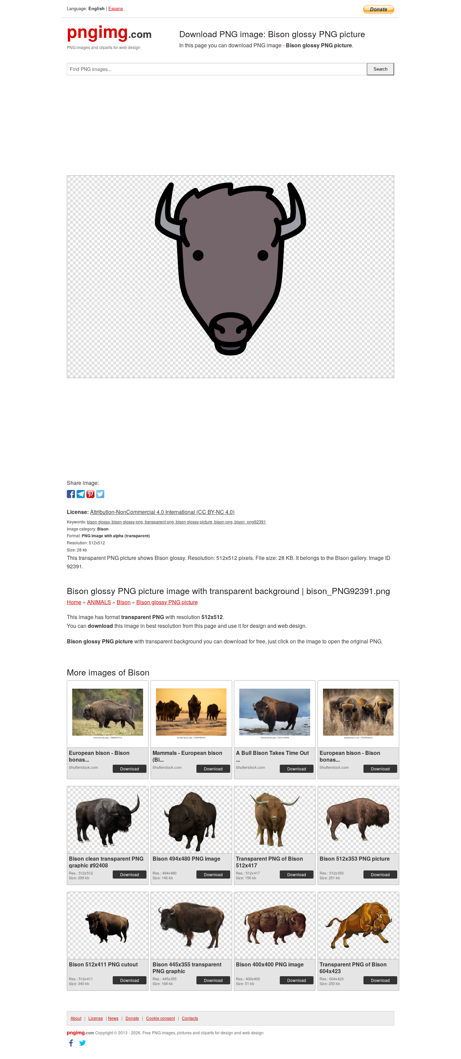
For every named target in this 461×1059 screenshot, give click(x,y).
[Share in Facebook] (71, 494)
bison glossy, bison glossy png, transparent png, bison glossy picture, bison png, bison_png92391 (176, 521)
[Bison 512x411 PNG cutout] (107, 925)
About (76, 1018)
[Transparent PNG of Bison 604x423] (358, 925)
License (95, 1018)
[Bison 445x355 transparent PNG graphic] (191, 925)
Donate (132, 1018)
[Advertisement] (230, 128)
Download (129, 768)
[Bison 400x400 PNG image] (275, 925)
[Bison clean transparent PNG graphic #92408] (108, 820)
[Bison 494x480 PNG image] (191, 820)
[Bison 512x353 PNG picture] (358, 819)
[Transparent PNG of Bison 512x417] (274, 819)
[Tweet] (100, 494)
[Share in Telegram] (81, 494)
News (113, 1018)
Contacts (190, 1018)
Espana (115, 8)
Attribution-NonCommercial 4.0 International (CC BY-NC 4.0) (162, 512)
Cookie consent (160, 1018)
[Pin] (90, 494)
